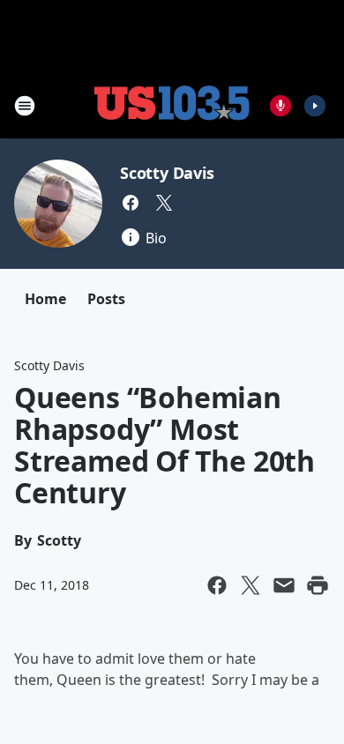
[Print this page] (317, 585)
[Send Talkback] (280, 105)
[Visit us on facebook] (130, 202)
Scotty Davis (167, 172)
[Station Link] (172, 105)
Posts (106, 299)
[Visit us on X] (164, 202)
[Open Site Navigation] (24, 105)
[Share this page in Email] (284, 585)
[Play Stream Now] (314, 105)
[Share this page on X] (250, 585)
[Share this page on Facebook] (217, 585)
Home (45, 299)
